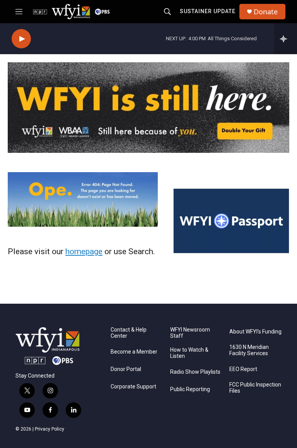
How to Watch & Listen (189, 353)
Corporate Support (133, 387)
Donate (266, 12)
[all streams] (285, 38)
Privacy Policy (49, 429)
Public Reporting (190, 389)
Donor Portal (126, 369)
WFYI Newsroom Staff (190, 333)
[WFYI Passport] (231, 221)
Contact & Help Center (129, 333)
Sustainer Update (208, 11)
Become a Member (134, 352)
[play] (21, 38)
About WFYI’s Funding (255, 332)
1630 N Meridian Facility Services (249, 350)
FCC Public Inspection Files (255, 388)
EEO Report (243, 369)
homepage (83, 251)
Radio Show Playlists (195, 372)
